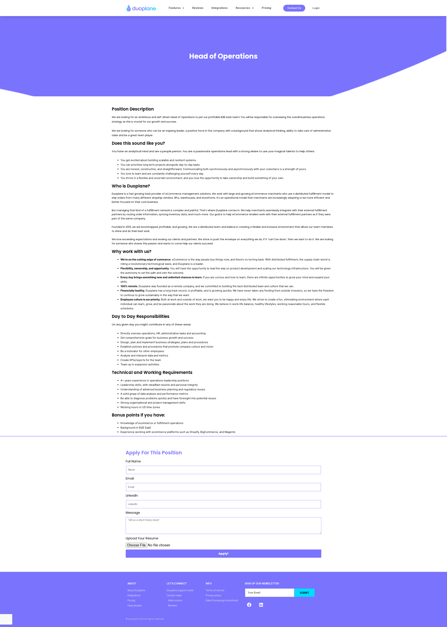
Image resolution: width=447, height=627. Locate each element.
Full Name (133, 461)
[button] (294, 8)
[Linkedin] (261, 604)
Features (175, 8)
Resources (243, 8)
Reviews (197, 8)
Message (133, 512)
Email (130, 478)
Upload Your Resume (142, 538)
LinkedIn (132, 495)
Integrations (219, 8)
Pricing (266, 8)
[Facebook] (249, 604)
